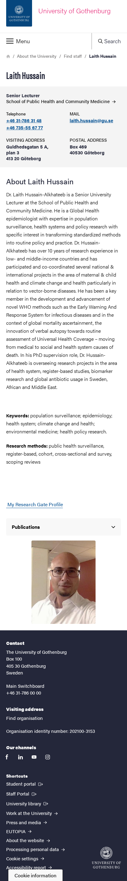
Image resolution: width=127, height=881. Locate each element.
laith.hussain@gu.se (91, 120)
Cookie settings (22, 858)
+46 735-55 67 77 (24, 128)
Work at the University (29, 813)
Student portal (25, 783)
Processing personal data (33, 849)
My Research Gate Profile (34, 504)
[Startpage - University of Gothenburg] (106, 857)
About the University (36, 56)
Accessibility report (26, 867)
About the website (25, 840)
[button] (46, 41)
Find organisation (24, 718)
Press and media (24, 822)
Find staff (73, 56)
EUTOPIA (16, 831)
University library (27, 803)
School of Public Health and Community (58, 101)
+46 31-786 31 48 (24, 120)
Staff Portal (22, 793)
